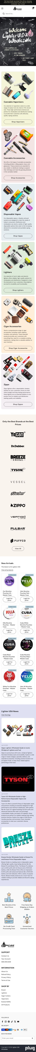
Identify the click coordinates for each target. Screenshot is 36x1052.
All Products (5, 1005)
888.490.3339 (6, 962)
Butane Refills (6, 1002)
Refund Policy (6, 974)
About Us (4, 971)
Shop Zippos (18, 404)
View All (18, 548)
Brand (3, 990)
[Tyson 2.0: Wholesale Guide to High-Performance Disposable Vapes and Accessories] (18, 779)
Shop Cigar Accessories (18, 348)
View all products (7, 570)
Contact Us (5, 956)
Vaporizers (5, 999)
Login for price (9, 599)
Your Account (5, 959)
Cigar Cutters (5, 996)
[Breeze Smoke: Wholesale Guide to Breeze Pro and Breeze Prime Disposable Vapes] (18, 839)
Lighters (4, 993)
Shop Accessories (18, 178)
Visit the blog (5, 715)
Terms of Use (5, 980)
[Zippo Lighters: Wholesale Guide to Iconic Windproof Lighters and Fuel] (18, 730)
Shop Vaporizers (18, 122)
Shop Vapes (18, 236)
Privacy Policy (6, 977)
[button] (33, 8)
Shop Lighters (18, 290)
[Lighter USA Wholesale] (17, 8)
